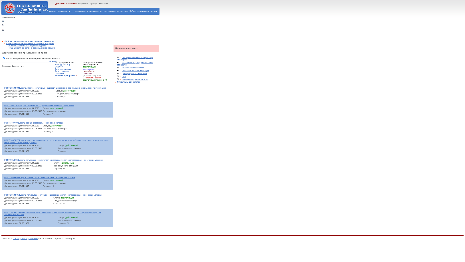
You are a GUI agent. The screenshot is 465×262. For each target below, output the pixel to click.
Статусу (59, 67)
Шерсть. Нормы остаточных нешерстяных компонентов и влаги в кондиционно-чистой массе (55, 88)
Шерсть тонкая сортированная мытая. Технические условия (39, 177)
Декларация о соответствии (134, 73)
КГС (29, 41)
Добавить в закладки (66, 4)
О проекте (83, 4)
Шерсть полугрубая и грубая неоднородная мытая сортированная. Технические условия (53, 195)
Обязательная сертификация (135, 71)
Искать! (53, 61)
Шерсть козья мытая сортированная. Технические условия (39, 105)
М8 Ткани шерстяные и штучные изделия (27, 46)
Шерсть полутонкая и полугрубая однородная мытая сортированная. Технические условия (53, 160)
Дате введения (62, 71)
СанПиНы (33, 238)
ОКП (124, 76)
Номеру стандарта (63, 64)
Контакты (103, 4)
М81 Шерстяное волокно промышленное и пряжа (32, 48)
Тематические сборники (133, 68)
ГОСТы (16, 238)
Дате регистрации (63, 69)
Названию (59, 73)
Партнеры (93, 4)
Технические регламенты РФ (135, 79)
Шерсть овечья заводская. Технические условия (33, 123)
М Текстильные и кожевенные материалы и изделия (30, 43)
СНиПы (24, 238)
